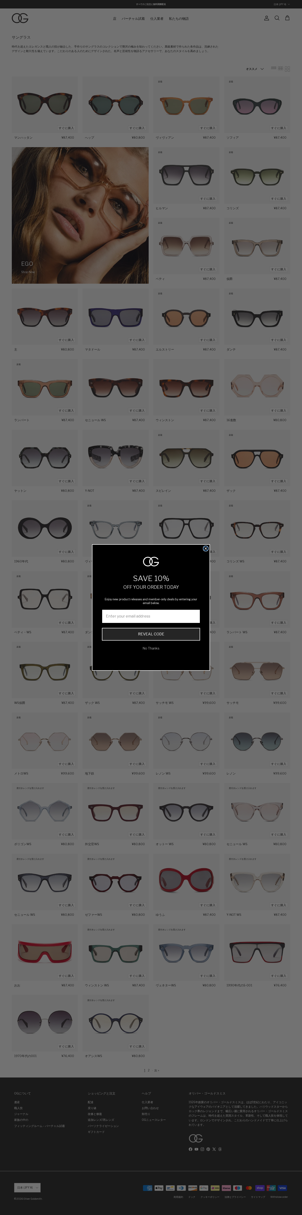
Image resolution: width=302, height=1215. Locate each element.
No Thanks (151, 648)
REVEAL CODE (151, 634)
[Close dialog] (205, 548)
